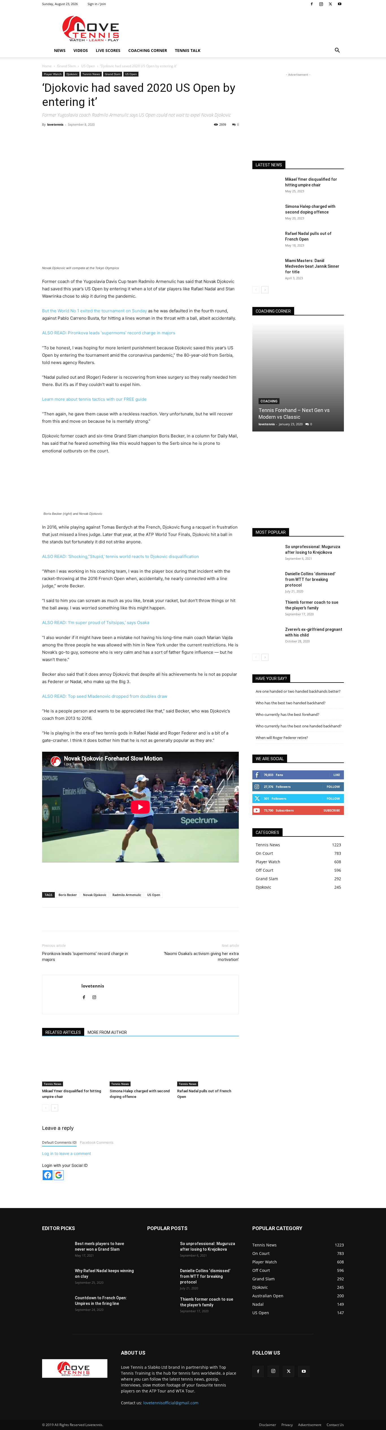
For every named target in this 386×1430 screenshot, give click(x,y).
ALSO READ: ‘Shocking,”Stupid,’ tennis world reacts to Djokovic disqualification (120, 556)
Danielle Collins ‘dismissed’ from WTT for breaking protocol (310, 579)
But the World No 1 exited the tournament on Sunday (94, 310)
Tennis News (91, 74)
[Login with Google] (59, 1175)
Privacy (287, 1424)
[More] (160, 137)
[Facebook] (311, 4)
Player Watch (53, 74)
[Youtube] (339, 4)
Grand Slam (66, 66)
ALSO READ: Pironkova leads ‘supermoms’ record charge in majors (108, 332)
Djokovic (72, 74)
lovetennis (55, 124)
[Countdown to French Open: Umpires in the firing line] (56, 1305)
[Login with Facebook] (48, 1175)
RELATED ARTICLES (63, 1032)
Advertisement (309, 1424)
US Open (88, 66)
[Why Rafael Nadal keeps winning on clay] (56, 1278)
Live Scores (108, 50)
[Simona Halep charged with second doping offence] (140, 1065)
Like (336, 775)
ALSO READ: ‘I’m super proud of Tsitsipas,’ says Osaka (95, 622)
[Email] (147, 137)
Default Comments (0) (59, 1142)
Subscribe (332, 810)
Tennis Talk (187, 50)
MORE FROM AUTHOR (107, 1032)
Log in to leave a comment (66, 1153)
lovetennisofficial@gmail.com (170, 1402)
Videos (80, 50)
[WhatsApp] (121, 137)
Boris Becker (67, 895)
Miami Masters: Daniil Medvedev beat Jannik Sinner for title (312, 266)
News (60, 50)
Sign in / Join (97, 4)
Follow (333, 786)
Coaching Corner (147, 50)
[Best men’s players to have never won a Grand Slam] (56, 1251)
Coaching (269, 401)
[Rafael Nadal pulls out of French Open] (208, 1065)
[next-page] (54, 1107)
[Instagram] (321, 4)
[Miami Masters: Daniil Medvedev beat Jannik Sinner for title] (266, 268)
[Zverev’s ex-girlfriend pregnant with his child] (266, 636)
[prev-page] (45, 1107)
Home (47, 66)
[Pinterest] (108, 137)
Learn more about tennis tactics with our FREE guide (94, 399)
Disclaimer (267, 1424)
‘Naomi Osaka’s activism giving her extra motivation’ (201, 956)
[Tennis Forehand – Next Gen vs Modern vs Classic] (298, 377)
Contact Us (335, 1424)
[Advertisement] (241, 28)
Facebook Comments (96, 1142)
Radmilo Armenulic (126, 895)
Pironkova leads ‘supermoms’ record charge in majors (85, 956)
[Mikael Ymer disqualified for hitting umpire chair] (73, 1065)
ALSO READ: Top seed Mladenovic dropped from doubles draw (104, 696)
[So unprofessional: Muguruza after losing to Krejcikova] (266, 554)
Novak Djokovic (94, 895)
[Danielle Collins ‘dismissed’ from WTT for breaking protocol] (266, 581)
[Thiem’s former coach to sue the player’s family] (266, 609)
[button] (337, 51)
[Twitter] (330, 4)
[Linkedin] (134, 137)
